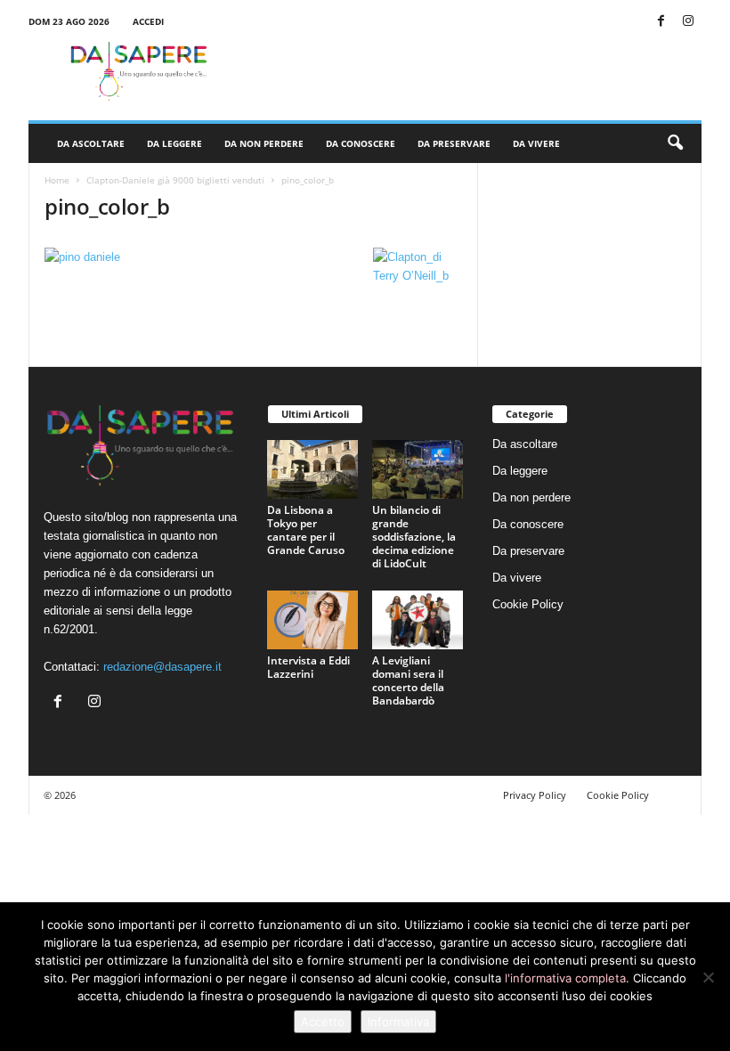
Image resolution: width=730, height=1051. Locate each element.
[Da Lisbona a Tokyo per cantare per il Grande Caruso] (312, 469)
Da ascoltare (91, 143)
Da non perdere (264, 143)
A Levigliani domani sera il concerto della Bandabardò (408, 680)
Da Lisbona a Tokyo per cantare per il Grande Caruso (306, 530)
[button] (674, 143)
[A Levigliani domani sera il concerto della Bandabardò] (417, 620)
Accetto (323, 1021)
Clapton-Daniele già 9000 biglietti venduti (175, 180)
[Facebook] (660, 22)
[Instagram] (688, 22)
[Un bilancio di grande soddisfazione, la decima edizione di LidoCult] (417, 469)
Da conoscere (360, 143)
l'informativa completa (565, 978)
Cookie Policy (528, 604)
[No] (708, 977)
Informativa (398, 1021)
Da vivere (536, 143)
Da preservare (454, 143)
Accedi (148, 21)
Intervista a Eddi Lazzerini (308, 667)
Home (57, 180)
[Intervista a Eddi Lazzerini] (312, 620)
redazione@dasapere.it (162, 666)
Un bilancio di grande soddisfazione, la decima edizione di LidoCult (414, 536)
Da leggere (174, 143)
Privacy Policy (534, 795)
